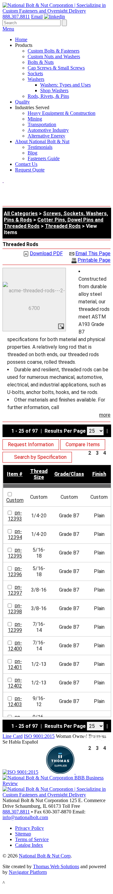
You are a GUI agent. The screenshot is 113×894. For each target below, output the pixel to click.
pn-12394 (15, 534)
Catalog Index (29, 845)
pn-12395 (15, 553)
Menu (8, 28)
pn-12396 (15, 571)
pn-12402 (15, 683)
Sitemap (23, 833)
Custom (15, 500)
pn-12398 (15, 609)
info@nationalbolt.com (25, 817)
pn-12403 (15, 701)
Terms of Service (32, 839)
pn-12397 (15, 590)
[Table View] (106, 442)
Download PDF (46, 253)
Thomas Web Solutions (56, 866)
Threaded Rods (63, 226)
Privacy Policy (29, 828)
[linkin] (54, 16)
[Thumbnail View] (98, 737)
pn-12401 (15, 664)
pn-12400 (15, 646)
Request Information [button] (31, 444)
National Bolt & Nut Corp (45, 855)
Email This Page (92, 253)
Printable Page (94, 260)
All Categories (21, 213)
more (104, 415)
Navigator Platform (28, 872)
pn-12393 (15, 516)
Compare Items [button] (83, 444)
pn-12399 (15, 627)
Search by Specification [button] (40, 457)
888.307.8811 (16, 16)
